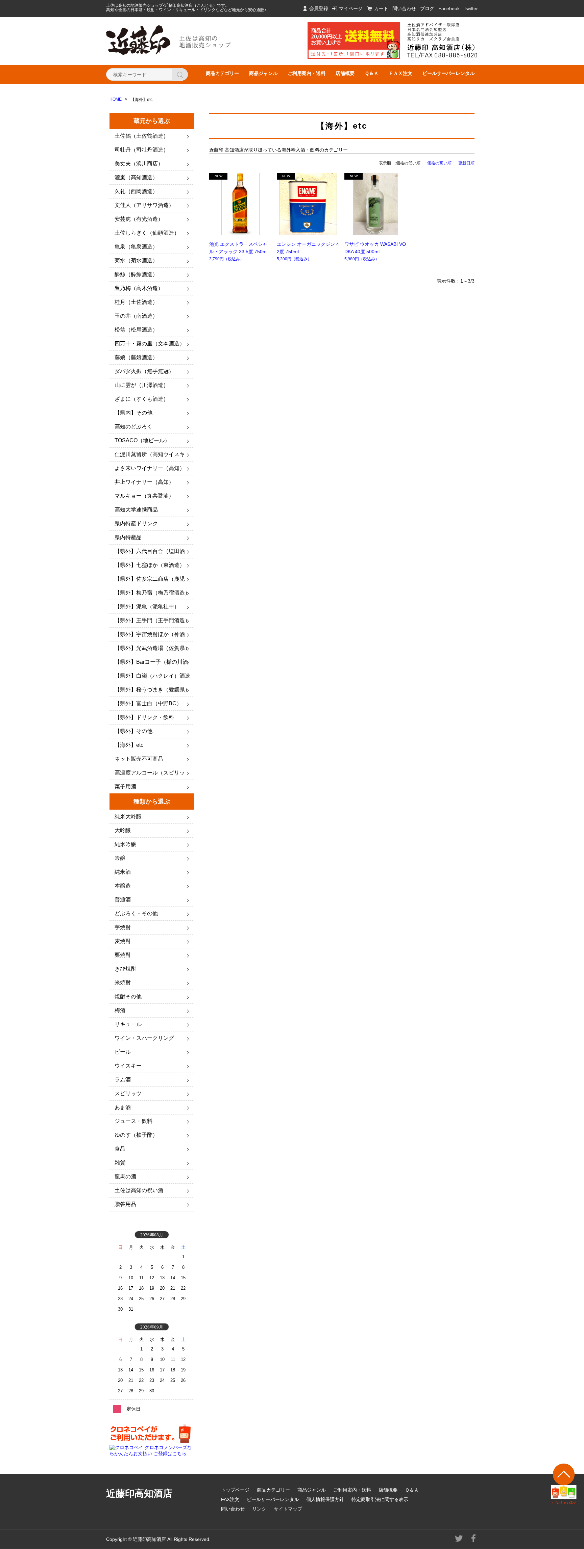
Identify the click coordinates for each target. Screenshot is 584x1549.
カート (381, 8)
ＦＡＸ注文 (400, 73)
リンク (259, 1509)
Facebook (449, 8)
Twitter (471, 8)
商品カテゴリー (222, 73)
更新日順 (466, 163)
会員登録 (318, 8)
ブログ (427, 8)
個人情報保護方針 (325, 1499)
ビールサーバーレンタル (448, 73)
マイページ (351, 8)
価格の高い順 (439, 163)
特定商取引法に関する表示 (379, 1499)
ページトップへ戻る (564, 1484)
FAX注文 (230, 1499)
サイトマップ (288, 1509)
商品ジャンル (263, 73)
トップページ (235, 1490)
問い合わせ (404, 8)
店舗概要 (345, 73)
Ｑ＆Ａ (372, 73)
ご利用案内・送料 (306, 73)
